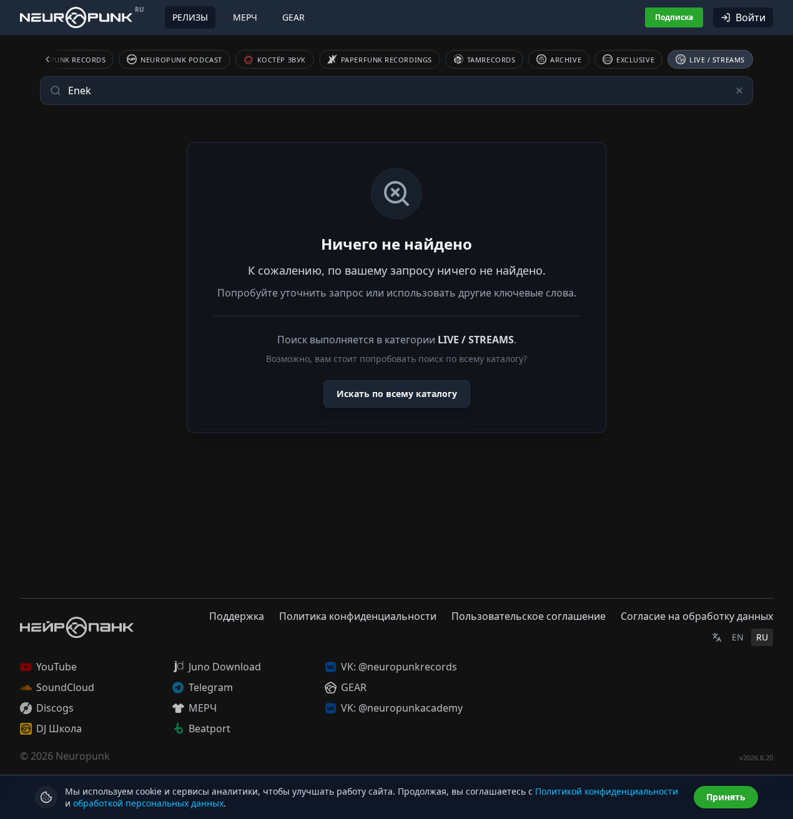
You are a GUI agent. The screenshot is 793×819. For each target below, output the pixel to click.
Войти (751, 17)
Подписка (674, 17)
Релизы (190, 17)
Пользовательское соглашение (528, 616)
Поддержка (236, 616)
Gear (293, 17)
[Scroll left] (55, 59)
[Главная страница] (76, 17)
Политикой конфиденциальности (606, 791)
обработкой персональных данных (148, 803)
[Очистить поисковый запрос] (739, 90)
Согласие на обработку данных (697, 616)
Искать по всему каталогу (397, 394)
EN (738, 637)
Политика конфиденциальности (357, 616)
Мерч (245, 17)
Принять (726, 797)
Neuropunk (83, 756)
